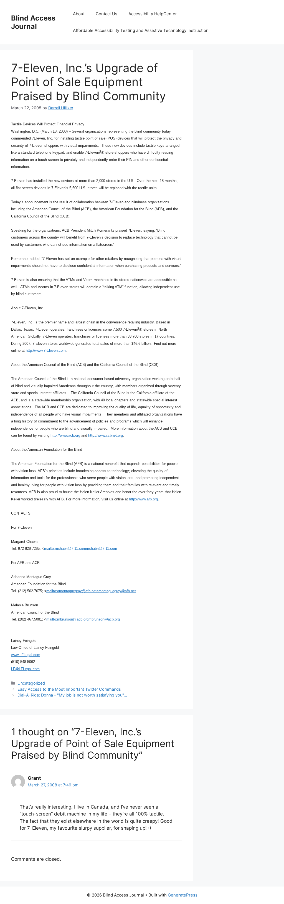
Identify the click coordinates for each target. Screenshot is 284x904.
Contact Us (106, 13)
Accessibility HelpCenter (152, 13)
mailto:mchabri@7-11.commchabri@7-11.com (80, 548)
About (79, 13)
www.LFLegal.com (25, 655)
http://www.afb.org (143, 499)
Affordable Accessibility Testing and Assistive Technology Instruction (141, 30)
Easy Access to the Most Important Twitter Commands (69, 689)
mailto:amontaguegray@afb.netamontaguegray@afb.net (91, 591)
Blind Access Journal (33, 22)
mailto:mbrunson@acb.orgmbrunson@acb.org (83, 619)
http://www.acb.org (65, 435)
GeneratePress (182, 895)
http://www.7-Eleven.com (46, 350)
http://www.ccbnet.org (105, 435)
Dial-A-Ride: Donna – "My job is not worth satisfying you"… (72, 695)
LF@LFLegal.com (25, 669)
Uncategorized (31, 683)
